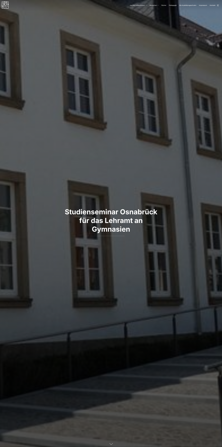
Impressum (203, 5)
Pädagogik (173, 5)
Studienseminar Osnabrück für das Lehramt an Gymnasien (111, 220)
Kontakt (212, 5)
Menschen (153, 5)
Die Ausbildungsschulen (187, 5)
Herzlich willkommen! (137, 5)
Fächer (163, 5)
